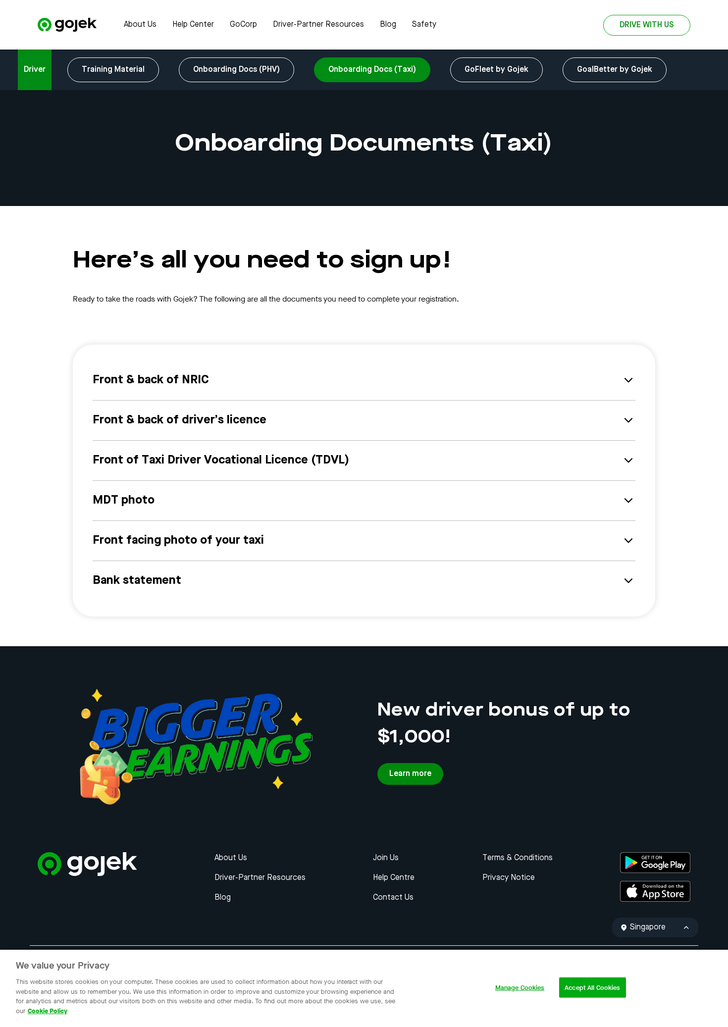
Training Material (113, 70)
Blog (388, 25)
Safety (424, 25)
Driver (35, 70)
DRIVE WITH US (647, 25)
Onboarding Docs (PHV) (236, 70)
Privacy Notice (508, 878)
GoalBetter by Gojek (614, 70)
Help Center (193, 25)
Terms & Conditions (517, 858)
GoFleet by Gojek (496, 70)
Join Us (386, 858)
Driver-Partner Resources (318, 25)
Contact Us (393, 898)
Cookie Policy (47, 1010)
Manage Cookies (520, 987)
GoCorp (243, 25)
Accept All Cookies (592, 987)
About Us (140, 25)
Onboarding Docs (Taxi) (372, 70)
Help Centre (394, 878)
